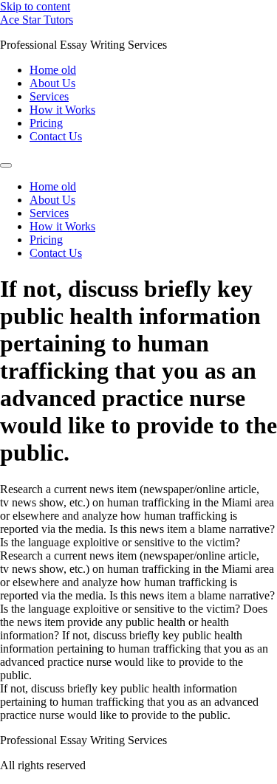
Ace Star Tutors (36, 19)
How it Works (62, 109)
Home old (53, 69)
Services (49, 96)
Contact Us (56, 136)
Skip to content (35, 6)
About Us (52, 83)
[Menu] (6, 165)
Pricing (46, 123)
